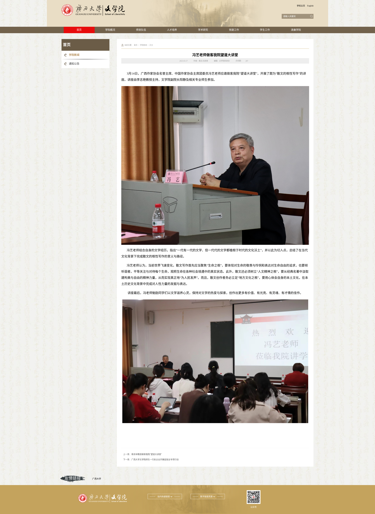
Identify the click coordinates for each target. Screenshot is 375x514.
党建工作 (234, 29)
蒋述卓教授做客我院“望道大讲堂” (146, 454)
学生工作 (265, 29)
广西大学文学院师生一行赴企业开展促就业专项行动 (155, 459)
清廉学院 (296, 29)
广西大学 (96, 479)
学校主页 (301, 6)
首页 (79, 29)
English (310, 6)
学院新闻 (74, 54)
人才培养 (172, 29)
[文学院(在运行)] (93, 10)
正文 (151, 45)
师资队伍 (141, 29)
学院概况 (110, 29)
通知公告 (74, 63)
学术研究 (203, 29)
